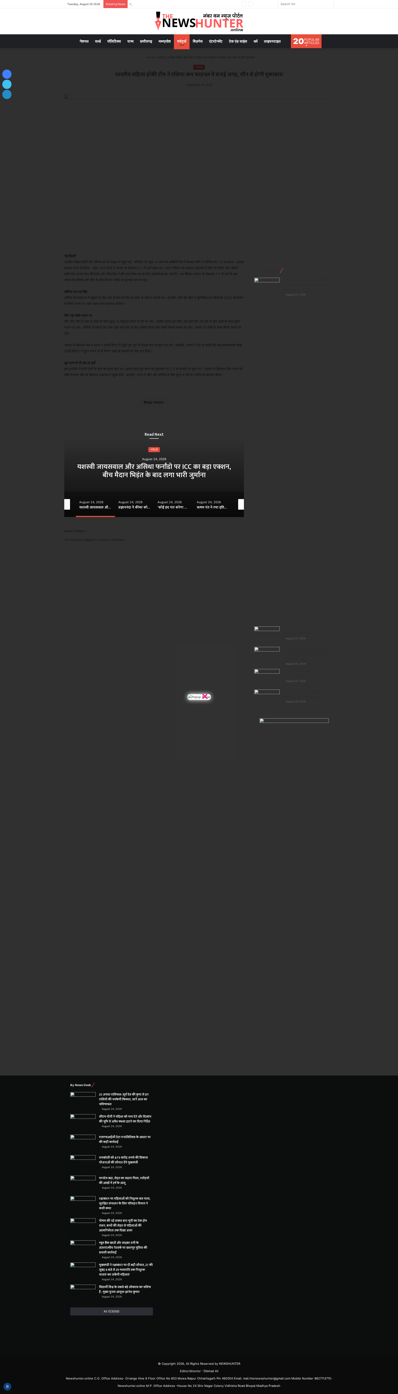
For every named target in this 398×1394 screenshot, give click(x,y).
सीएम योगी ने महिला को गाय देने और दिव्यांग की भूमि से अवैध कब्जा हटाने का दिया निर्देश (125, 1119)
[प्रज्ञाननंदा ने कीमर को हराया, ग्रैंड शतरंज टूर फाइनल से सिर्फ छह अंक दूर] (267, 677)
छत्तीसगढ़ (146, 41)
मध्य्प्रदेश (165, 41)
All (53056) (112, 1311)
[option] (154, 471)
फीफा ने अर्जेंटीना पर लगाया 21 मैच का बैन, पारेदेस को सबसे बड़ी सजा (308, 631)
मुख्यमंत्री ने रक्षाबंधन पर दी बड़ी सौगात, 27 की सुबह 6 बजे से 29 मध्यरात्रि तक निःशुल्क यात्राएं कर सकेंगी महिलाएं (126, 1269)
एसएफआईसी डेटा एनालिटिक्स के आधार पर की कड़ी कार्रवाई (162, 4)
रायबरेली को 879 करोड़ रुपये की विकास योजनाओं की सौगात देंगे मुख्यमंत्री (123, 1160)
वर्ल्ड (98, 41)
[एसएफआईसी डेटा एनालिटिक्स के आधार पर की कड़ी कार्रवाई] (83, 1143)
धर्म (256, 41)
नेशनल (84, 41)
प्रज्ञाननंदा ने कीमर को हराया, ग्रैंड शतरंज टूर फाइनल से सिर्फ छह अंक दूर (154, 471)
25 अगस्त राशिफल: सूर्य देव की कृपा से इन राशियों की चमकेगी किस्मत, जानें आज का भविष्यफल (124, 1099)
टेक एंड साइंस (238, 41)
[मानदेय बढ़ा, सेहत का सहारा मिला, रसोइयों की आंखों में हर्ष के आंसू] (83, 1184)
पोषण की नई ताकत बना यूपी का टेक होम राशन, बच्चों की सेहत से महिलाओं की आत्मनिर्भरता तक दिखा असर (123, 1225)
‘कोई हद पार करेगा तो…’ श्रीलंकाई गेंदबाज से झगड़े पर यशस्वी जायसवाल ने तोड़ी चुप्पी (308, 694)
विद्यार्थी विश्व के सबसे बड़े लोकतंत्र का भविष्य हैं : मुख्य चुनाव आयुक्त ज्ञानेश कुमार (125, 1289)
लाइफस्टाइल (272, 41)
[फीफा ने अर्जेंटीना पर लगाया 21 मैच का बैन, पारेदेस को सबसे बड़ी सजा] (267, 635)
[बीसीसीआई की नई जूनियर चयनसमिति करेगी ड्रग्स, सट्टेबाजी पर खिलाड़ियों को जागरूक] (267, 450)
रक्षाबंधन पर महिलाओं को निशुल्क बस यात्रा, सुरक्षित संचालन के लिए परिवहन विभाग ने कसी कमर (124, 1203)
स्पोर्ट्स (181, 41)
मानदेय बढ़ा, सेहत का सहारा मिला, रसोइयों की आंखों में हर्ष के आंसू (124, 1180)
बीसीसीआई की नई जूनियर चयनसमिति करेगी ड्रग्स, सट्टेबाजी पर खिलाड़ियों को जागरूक (306, 285)
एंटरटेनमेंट (215, 41)
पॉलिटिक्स (114, 41)
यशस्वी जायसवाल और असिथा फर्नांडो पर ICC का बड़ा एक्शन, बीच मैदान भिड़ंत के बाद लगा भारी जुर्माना (307, 654)
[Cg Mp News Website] (199, 21)
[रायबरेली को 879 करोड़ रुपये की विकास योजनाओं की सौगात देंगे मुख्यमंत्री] (83, 1163)
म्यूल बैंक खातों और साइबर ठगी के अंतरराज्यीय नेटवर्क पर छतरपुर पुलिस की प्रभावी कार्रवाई (123, 1247)
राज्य (130, 41)
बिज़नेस (198, 41)
